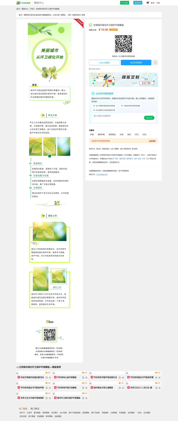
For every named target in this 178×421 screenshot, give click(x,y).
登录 (152, 2)
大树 (121, 134)
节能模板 (105, 412)
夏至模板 (37, 412)
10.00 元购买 (104, 62)
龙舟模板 (131, 412)
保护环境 (101, 134)
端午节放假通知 (75, 412)
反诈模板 (146, 412)
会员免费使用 (136, 62)
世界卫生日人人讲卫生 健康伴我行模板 (139, 388)
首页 (18, 9)
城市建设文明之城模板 (102, 387)
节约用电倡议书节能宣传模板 (140, 378)
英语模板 (40, 416)
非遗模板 (122, 412)
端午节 (22, 412)
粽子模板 (31, 416)
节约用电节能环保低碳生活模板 (104, 378)
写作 (148, 118)
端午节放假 (95, 412)
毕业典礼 (54, 412)
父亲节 (29, 412)
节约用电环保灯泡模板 (66, 387)
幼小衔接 (63, 412)
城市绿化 (112, 134)
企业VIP (138, 2)
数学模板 (49, 416)
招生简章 (23, 416)
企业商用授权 (100, 175)
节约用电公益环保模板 (66, 377)
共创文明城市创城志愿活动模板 (31, 378)
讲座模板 (58, 416)
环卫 (137, 134)
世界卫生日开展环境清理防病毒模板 (31, 398)
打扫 (144, 134)
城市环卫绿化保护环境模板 (68, 397)
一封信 (139, 412)
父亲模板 (113, 412)
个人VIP (124, 2)
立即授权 (152, 141)
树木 (129, 134)
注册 (158, 2)
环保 (32, 9)
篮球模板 (85, 412)
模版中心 (25, 9)
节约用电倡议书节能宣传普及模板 (31, 388)
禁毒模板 (46, 412)
